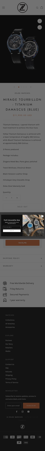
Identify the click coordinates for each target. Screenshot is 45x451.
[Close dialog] (42, 216)
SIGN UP (12, 230)
